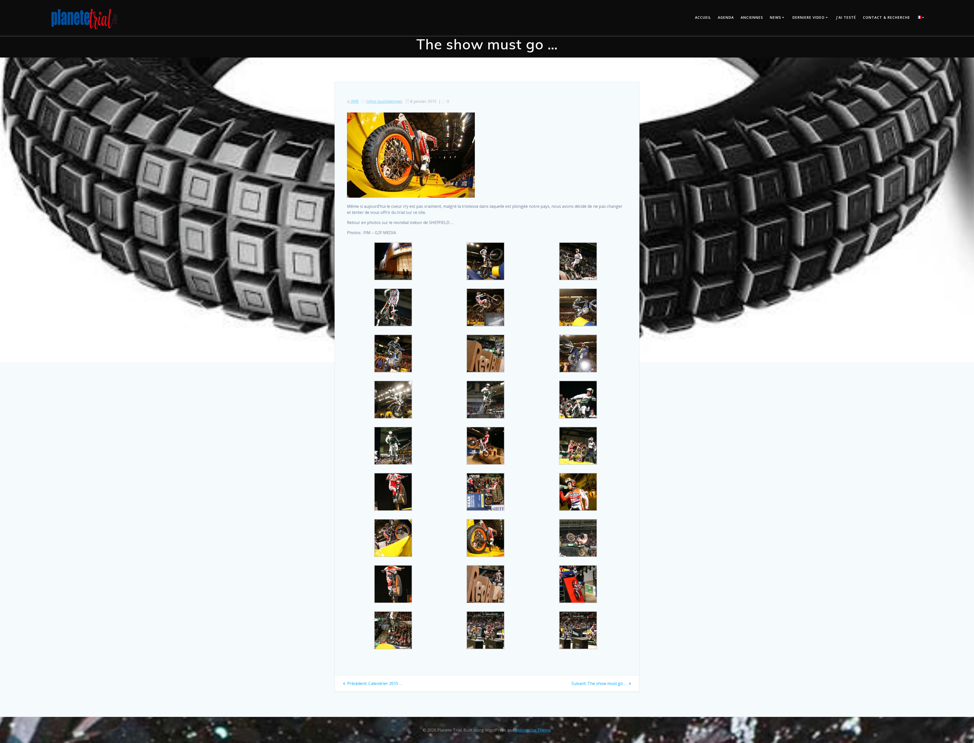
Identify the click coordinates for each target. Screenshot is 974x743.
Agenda (726, 17)
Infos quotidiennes (384, 101)
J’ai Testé (846, 17)
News (775, 17)
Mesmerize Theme (533, 730)
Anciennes (752, 17)
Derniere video (808, 17)
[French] (921, 18)
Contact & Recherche (886, 17)
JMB (355, 101)
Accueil (703, 17)
